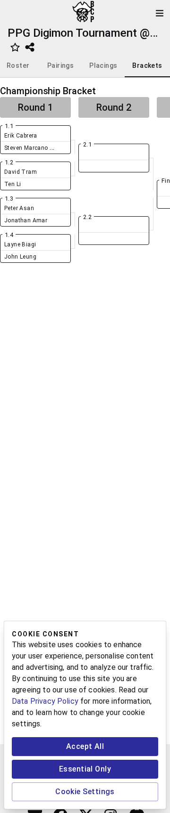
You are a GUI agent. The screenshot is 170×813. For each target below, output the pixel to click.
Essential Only (85, 768)
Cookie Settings (85, 791)
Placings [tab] (103, 65)
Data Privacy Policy (45, 701)
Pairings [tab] (60, 65)
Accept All (85, 746)
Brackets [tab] (147, 65)
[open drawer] (160, 13)
